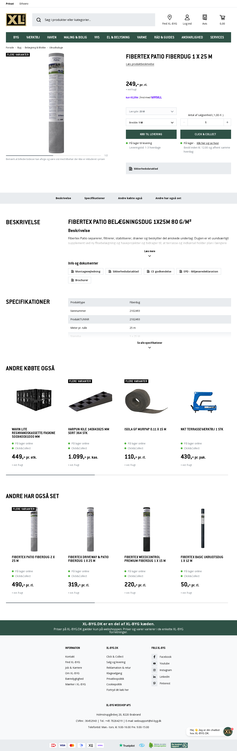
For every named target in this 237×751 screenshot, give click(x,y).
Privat (10, 3)
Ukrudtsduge (56, 47)
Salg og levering (115, 662)
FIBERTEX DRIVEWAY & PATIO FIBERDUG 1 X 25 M (88, 559)
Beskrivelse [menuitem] (63, 198)
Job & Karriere (73, 667)
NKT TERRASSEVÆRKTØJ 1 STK (202, 429)
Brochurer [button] (81, 280)
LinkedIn (165, 676)
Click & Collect (114, 656)
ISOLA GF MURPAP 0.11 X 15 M (145, 429)
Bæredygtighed (74, 678)
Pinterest (165, 683)
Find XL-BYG (72, 662)
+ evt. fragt (17, 465)
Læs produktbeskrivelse (140, 64)
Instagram (166, 670)
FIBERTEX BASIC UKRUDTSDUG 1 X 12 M (202, 559)
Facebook (165, 656)
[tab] (16, 37)
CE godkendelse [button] (161, 271)
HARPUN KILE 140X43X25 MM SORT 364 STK (88, 431)
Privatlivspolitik (115, 678)
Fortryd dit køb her (117, 690)
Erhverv (23, 3)
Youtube (165, 663)
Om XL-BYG (72, 673)
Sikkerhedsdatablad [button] (146, 168)
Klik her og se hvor (208, 143)
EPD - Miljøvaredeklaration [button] (201, 271)
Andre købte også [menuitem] (130, 198)
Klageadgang (114, 673)
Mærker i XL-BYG (75, 684)
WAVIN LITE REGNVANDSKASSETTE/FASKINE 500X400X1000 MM (33, 432)
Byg (19, 47)
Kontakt (70, 656)
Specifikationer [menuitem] (94, 198)
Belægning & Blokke (35, 47)
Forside (10, 47)
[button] (106, 103)
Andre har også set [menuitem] (168, 198)
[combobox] (151, 122)
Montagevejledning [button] (87, 271)
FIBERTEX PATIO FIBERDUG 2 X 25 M (33, 559)
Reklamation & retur (118, 667)
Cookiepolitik (114, 684)
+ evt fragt (131, 89)
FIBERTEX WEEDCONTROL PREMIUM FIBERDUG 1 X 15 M (145, 559)
